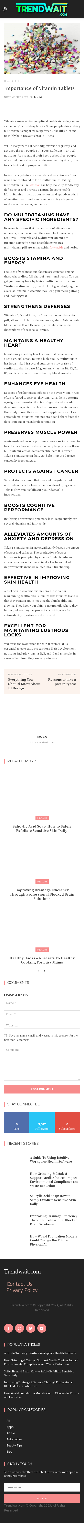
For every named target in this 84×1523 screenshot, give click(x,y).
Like (16, 1113)
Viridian (34, 185)
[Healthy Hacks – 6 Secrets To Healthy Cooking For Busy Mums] (42, 925)
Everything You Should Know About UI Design (24, 683)
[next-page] (44, 971)
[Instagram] (19, 1328)
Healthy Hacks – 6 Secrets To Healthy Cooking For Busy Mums (42, 960)
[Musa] (42, 718)
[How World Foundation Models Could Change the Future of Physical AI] (15, 1240)
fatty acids (56, 247)
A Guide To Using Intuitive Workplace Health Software (51, 1159)
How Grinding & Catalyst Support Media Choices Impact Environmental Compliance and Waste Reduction (54, 1179)
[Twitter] (30, 1328)
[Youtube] (41, 1328)
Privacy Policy (22, 1289)
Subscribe (67, 1113)
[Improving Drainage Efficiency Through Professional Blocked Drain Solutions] (42, 857)
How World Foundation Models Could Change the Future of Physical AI (53, 1240)
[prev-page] (38, 971)
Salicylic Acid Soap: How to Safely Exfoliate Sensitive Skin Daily (42, 828)
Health (18, 80)
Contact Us (20, 1283)
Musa (38, 97)
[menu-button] (4, 9)
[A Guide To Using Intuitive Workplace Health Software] (15, 1160)
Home (7, 80)
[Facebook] (8, 1328)
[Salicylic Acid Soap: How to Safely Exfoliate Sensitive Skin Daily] (42, 793)
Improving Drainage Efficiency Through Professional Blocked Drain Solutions (42, 894)
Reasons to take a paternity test (62, 681)
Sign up (42, 1498)
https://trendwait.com (42, 742)
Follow (42, 1113)
